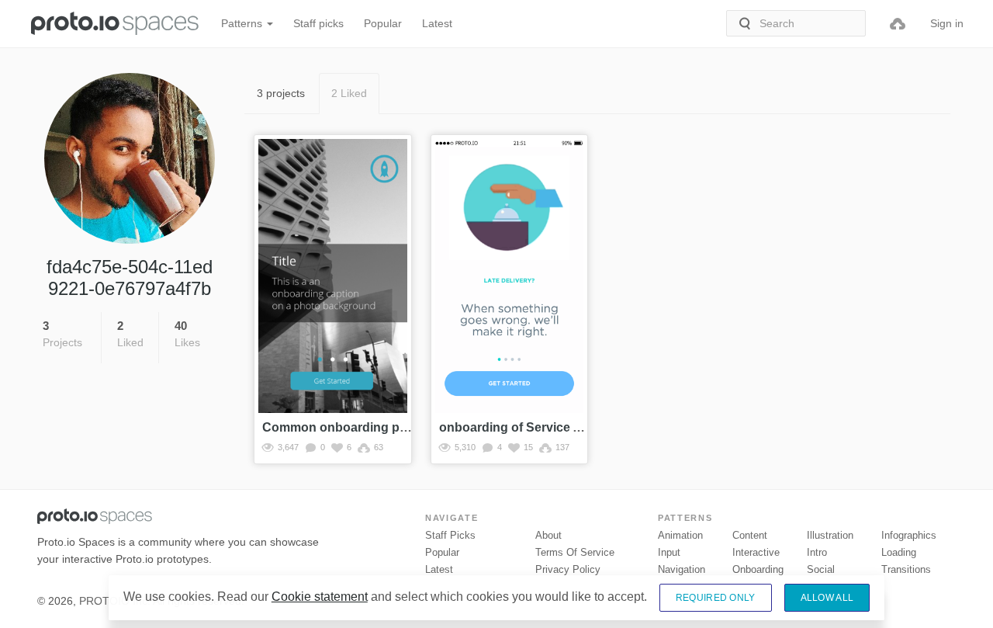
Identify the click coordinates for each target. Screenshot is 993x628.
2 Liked (349, 93)
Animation (680, 535)
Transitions (906, 569)
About (548, 535)
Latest (437, 23)
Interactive (756, 552)
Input (669, 552)
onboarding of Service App (518, 427)
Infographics (908, 535)
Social (821, 569)
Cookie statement (320, 596)
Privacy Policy (567, 569)
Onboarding (758, 569)
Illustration (830, 535)
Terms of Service (574, 552)
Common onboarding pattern (348, 427)
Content (749, 535)
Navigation (681, 569)
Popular (383, 23)
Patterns (243, 23)
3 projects (281, 93)
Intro (817, 552)
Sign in (947, 23)
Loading (898, 552)
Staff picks (318, 23)
